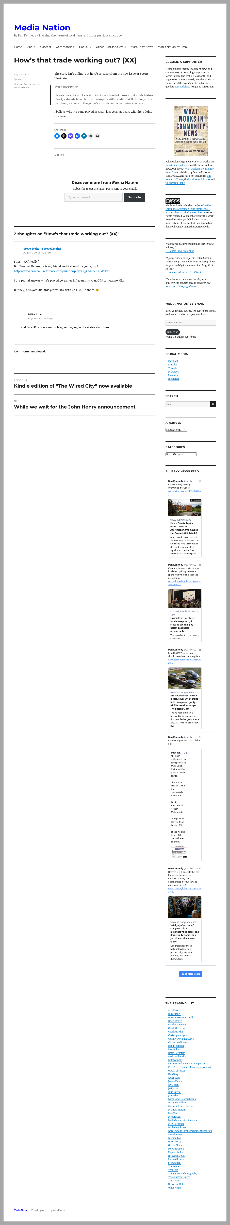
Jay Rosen (173, 1084)
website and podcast (176, 165)
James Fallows (176, 1081)
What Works (175, 1187)
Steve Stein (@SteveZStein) (42, 248)
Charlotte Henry (176, 1028)
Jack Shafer (174, 1077)
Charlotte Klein (176, 1031)
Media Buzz (174, 1116)
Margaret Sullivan (177, 1102)
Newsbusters (175, 1134)
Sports (17, 79)
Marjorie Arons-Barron (180, 1106)
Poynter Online (176, 1152)
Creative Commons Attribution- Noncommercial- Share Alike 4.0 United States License (188, 209)
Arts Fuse (173, 1010)
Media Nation (42, 27)
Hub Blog (173, 1074)
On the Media (175, 1145)
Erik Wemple (175, 1060)
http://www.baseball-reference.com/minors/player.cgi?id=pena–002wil (62, 271)
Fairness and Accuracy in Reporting (187, 1063)
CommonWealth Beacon (181, 1038)
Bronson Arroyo (22, 84)
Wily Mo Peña (21, 87)
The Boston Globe (175, 183)
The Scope (173, 1166)
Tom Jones (174, 1180)
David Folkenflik (177, 1056)
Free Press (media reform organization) (189, 1067)
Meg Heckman (176, 1123)
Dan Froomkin (176, 1045)
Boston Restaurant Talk (180, 1017)
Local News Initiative (199, 179)
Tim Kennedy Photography (182, 1173)
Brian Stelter (175, 1021)
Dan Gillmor (174, 1049)
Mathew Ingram (177, 1109)
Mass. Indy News (142, 46)
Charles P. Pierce (177, 1024)
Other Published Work (111, 46)
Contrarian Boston (178, 1042)
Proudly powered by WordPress (48, 1210)
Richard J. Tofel (176, 1155)
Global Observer (176, 1070)
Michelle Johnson (177, 1127)
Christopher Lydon (178, 1035)
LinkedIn (173, 375)
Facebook (173, 361)
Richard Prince (176, 1159)
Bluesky (172, 364)
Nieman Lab (174, 1138)
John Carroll (174, 1092)
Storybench (174, 1163)
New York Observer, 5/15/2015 (185, 272)
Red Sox (36, 84)
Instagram (173, 378)
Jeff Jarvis (173, 1088)
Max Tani (173, 1113)
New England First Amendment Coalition (190, 1131)
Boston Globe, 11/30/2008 (182, 286)
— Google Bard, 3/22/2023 (180, 251)
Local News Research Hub (182, 1099)
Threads (172, 368)
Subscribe (134, 197)
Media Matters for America (182, 1120)
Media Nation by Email (173, 46)
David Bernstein (176, 1053)
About (31, 46)
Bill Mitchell (174, 1014)
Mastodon (173, 371)
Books (83, 46)
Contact (45, 46)
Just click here (182, 86)
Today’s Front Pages (179, 1177)
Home (18, 46)
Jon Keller (173, 1095)
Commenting (65, 46)
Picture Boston (176, 1148)
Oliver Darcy (174, 1141)
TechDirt (173, 1170)
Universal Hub (176, 1184)
